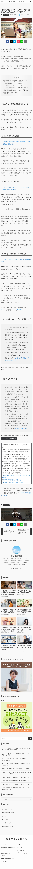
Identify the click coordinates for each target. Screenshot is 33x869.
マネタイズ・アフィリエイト (16, 85)
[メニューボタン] (1, 1)
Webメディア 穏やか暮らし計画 (13, 482)
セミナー (5, 816)
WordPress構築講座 (8, 812)
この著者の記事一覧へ (16, 568)
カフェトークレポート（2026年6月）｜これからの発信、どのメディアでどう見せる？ (16, 749)
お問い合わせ (20, 844)
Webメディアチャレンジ (7, 858)
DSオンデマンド (7, 809)
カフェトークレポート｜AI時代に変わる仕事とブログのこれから (16, 764)
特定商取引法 (20, 850)
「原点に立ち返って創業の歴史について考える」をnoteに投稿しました (15, 788)
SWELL (19, 310)
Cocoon (3, 310)
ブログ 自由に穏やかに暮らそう (13, 480)
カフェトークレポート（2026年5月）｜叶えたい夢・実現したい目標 (16, 754)
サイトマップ (20, 847)
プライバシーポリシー (22, 853)
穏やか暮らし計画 (8, 826)
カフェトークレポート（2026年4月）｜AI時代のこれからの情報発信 (16, 759)
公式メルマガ (6, 14)
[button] (7, 41)
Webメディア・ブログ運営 (15, 83)
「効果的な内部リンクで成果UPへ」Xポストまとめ (15, 784)
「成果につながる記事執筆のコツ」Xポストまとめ (15, 780)
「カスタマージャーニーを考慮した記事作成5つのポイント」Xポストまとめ (16, 772)
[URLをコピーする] (25, 41)
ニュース (5, 819)
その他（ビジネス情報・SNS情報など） (19, 87)
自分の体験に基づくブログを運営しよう (17, 90)
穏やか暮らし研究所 (16, 556)
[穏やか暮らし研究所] (16, 1)
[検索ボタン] (31, 1)
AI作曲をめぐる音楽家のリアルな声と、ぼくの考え (15, 768)
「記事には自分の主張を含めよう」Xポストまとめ (15, 777)
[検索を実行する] (30, 738)
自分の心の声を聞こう (12, 93)
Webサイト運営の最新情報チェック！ (16, 81)
